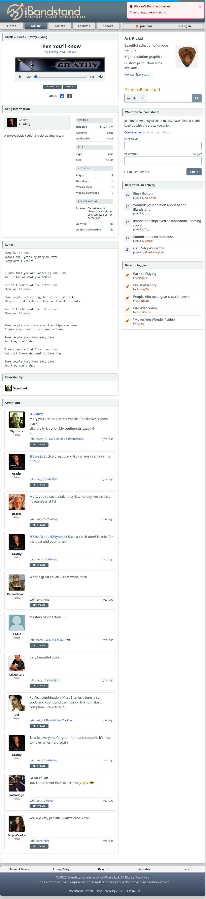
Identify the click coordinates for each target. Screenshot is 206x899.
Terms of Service (19, 869)
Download (52, 86)
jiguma (140, 323)
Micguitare (16, 674)
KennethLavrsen (18, 594)
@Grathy (36, 414)
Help (186, 869)
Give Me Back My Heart (57, 640)
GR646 (16, 634)
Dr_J (147, 213)
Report (70, 86)
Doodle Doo (50, 479)
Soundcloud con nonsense (153, 236)
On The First (50, 519)
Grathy (53, 52)
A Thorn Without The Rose (58, 720)
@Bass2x (36, 456)
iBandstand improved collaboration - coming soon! (167, 223)
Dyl (16, 715)
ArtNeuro (141, 278)
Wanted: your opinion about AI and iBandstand (159, 207)
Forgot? (197, 154)
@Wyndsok (58, 536)
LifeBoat (48, 800)
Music (36, 26)
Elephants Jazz (52, 680)
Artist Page (39, 444)
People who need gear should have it (161, 296)
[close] (200, 6)
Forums (84, 26)
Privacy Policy (61, 869)
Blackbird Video (145, 308)
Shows (108, 26)
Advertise (144, 869)
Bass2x (71, 52)
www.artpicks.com (138, 74)
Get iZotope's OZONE (149, 248)
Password (131, 154)
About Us (103, 869)
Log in (194, 172)
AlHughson (142, 300)
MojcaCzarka (17, 835)
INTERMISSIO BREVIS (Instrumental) (64, 439)
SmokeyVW (142, 289)
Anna (46, 841)
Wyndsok (20, 388)
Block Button (143, 193)
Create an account (136, 132)
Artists (60, 26)
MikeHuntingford (154, 252)
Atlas (46, 599)
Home (11, 26)
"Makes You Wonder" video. (154, 319)
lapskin (148, 241)
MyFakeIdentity (145, 285)
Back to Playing (144, 273)
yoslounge (16, 795)
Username (131, 139)
